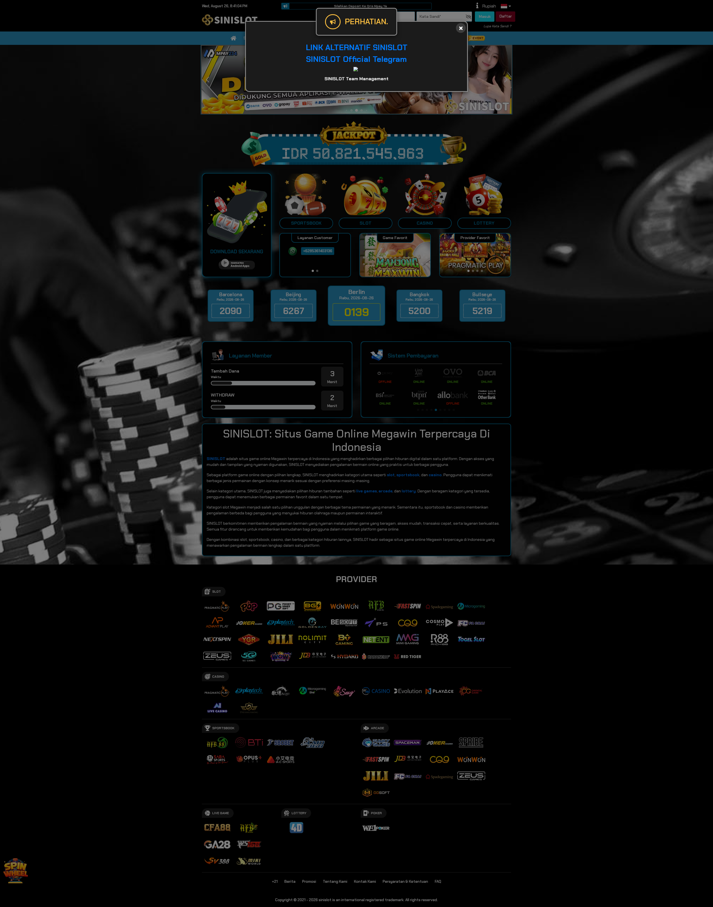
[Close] (461, 28)
